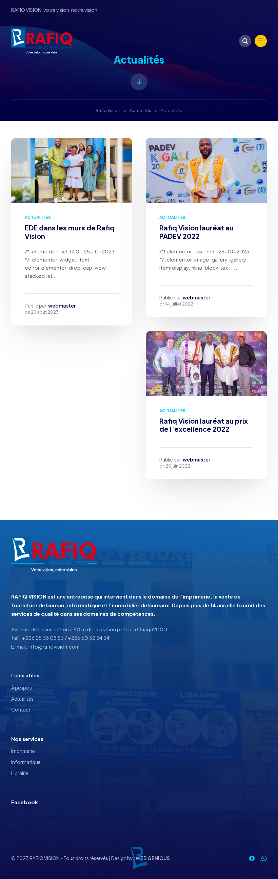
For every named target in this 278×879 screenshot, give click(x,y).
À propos (21, 687)
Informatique (26, 762)
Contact (21, 709)
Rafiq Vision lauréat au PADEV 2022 (196, 231)
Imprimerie (23, 751)
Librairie (19, 773)
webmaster (62, 305)
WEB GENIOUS (153, 858)
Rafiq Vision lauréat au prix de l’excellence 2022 (203, 424)
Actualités (38, 217)
